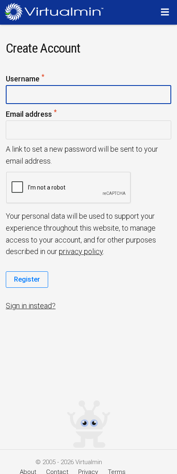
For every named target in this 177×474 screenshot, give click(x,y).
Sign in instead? (31, 305)
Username (25, 79)
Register (27, 279)
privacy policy (81, 251)
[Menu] (166, 12)
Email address (32, 114)
